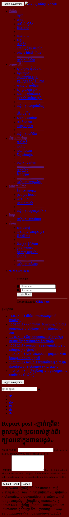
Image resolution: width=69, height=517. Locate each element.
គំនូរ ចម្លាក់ (23, 73)
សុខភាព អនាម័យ (27, 117)
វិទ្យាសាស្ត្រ (23, 174)
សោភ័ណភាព (24, 122)
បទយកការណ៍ (25, 203)
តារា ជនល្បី (23, 227)
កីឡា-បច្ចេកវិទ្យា (18, 138)
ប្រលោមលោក (25, 248)
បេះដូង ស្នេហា (25, 126)
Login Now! (24, 294)
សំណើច (21, 256)
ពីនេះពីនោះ (23, 236)
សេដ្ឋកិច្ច (21, 44)
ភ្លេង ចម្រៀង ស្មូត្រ (27, 77)
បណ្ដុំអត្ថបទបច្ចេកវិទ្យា (29, 182)
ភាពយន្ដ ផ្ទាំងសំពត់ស (29, 94)
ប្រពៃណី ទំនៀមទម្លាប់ (29, 98)
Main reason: (9, 449)
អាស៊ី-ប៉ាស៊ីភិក (25, 23)
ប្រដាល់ (21, 146)
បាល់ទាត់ (22, 142)
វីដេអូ (12, 215)
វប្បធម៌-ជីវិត (16, 64)
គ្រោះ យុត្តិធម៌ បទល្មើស (30, 48)
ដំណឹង (13, 11)
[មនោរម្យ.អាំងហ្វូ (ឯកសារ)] (41, 3)
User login (22, 270)
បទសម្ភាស (23, 199)
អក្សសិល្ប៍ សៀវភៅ (28, 85)
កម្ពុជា (20, 15)
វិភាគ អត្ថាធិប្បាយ (27, 190)
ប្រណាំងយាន (24, 150)
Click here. (43, 301)
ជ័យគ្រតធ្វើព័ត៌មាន (27, 243)
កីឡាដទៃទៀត (25, 154)
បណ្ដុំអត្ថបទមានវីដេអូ (29, 219)
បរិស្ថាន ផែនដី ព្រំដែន (29, 52)
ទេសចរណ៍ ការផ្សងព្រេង (30, 232)
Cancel (26, 484)
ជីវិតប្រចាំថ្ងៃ (23, 113)
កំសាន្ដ (13, 223)
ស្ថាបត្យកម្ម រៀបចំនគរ (29, 68)
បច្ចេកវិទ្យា (22, 170)
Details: (6, 469)
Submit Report (11, 484)
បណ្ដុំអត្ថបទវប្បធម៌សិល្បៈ (31, 105)
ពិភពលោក (23, 28)
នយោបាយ (23, 35)
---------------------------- (30, 31)
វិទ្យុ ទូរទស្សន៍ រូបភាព (28, 89)
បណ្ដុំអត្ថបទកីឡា (26, 162)
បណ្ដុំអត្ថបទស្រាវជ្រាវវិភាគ (31, 210)
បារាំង (20, 19)
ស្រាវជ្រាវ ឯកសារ (26, 194)
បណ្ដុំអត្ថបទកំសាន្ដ (27, 264)
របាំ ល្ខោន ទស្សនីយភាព (30, 81)
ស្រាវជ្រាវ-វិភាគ (17, 186)
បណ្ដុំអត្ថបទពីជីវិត (27, 133)
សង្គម (20, 40)
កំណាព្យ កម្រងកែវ (27, 252)
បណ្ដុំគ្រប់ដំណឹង (26, 60)
